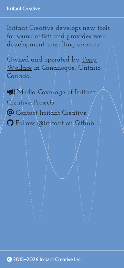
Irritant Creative (23, 8)
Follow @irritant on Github (53, 123)
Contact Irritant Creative (50, 113)
